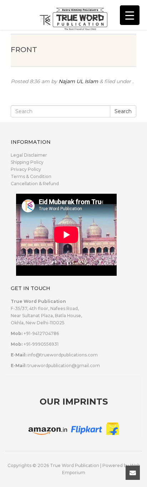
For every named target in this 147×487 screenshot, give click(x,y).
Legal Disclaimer (29, 155)
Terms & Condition (31, 176)
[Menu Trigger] (130, 15)
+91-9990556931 (41, 344)
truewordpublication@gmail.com (63, 365)
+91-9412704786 (41, 333)
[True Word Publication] (73, 14)
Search (123, 111)
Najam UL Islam (78, 81)
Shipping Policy (27, 162)
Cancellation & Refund (35, 183)
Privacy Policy (26, 169)
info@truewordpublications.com (62, 354)
